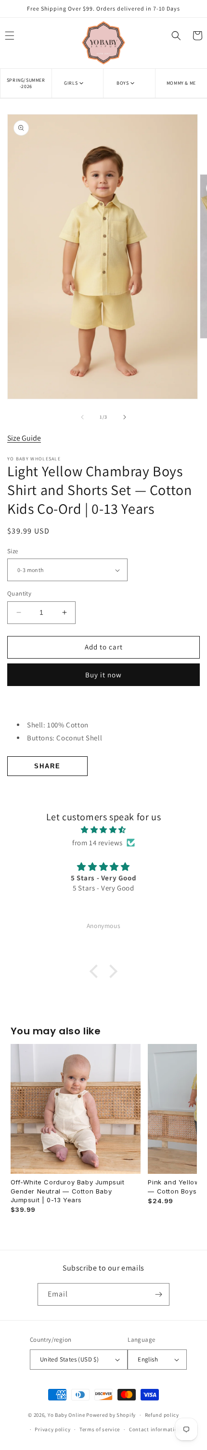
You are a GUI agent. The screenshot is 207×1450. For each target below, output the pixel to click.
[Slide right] (124, 417)
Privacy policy (52, 1429)
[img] (103, 829)
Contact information (155, 1429)
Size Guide (24, 438)
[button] (77, 83)
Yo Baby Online (66, 1415)
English (148, 1359)
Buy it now (103, 674)
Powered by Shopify (111, 1415)
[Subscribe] (158, 1294)
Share (47, 766)
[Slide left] (82, 417)
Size (12, 551)
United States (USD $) (69, 1359)
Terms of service (99, 1429)
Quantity (19, 593)
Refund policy (162, 1415)
